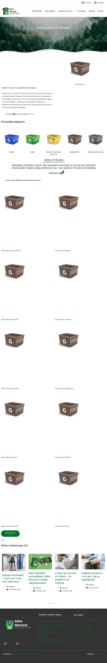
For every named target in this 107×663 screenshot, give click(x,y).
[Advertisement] (27, 71)
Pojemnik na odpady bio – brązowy (86, 634)
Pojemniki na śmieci (65, 11)
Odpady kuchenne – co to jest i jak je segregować (93, 576)
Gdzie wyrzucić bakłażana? (64, 388)
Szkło (32, 152)
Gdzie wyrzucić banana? (9, 457)
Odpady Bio (74, 152)
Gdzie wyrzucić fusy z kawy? (11, 250)
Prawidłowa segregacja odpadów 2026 (25, 654)
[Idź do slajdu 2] (50, 603)
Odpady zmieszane (95, 152)
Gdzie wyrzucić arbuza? (63, 319)
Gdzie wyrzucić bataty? (63, 457)
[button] (10, 533)
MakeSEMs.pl (99, 654)
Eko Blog (92, 11)
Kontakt (100, 11)
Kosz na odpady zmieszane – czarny (86, 631)
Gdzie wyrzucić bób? (62, 526)
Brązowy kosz (35, 180)
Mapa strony (78, 637)
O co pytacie (81, 11)
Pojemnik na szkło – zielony (83, 626)
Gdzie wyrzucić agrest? (63, 250)
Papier (11, 152)
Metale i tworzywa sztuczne (53, 153)
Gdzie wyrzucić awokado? (10, 388)
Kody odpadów (50, 11)
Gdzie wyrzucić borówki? (9, 526)
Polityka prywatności (10, 636)
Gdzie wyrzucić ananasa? (9, 319)
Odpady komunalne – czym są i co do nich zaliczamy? (13, 578)
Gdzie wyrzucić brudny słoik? (48, 638)
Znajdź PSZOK (37, 11)
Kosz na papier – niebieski (83, 628)
